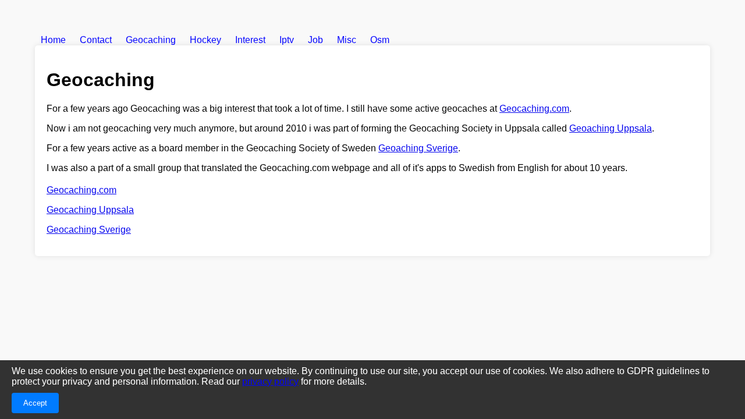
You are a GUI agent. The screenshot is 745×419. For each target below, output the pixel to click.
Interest (250, 40)
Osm (379, 40)
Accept (35, 403)
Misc (346, 40)
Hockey (205, 40)
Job (315, 40)
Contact (96, 40)
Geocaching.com (534, 108)
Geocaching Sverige (89, 230)
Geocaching (151, 40)
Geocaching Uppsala (90, 210)
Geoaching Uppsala (610, 128)
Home (53, 40)
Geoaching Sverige (418, 148)
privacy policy (270, 381)
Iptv (286, 40)
